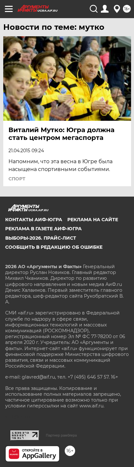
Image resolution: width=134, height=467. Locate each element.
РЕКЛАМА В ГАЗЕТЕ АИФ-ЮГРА (43, 229)
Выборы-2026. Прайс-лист (40, 238)
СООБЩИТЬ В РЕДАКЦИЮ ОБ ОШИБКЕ (53, 247)
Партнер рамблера (61, 435)
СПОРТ (16, 179)
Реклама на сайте (92, 219)
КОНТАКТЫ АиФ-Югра (33, 219)
